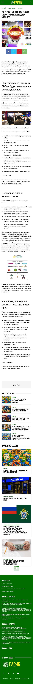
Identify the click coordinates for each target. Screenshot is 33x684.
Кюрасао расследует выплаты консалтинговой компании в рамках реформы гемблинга (21, 428)
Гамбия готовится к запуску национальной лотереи (20, 409)
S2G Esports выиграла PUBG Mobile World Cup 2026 (20, 419)
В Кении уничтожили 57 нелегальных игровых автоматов (19, 400)
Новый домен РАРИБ (7, 586)
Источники (12, 8)
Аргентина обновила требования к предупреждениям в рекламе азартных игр (21, 437)
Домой (4, 8)
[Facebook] (8, 51)
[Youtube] (18, 673)
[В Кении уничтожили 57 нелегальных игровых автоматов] (6, 399)
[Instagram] (8, 673)
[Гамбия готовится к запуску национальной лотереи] (6, 409)
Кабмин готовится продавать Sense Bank (15, 499)
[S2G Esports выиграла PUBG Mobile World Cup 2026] (6, 418)
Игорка (20, 8)
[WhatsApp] (24, 51)
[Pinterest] (19, 51)
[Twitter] (14, 51)
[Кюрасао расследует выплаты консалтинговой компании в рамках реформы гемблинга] (6, 427)
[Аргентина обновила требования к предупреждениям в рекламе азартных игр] (6, 436)
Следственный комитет (11, 525)
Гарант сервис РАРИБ (8, 591)
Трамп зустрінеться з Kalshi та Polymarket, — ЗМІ (15, 633)
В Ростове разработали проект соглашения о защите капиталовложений (13, 562)
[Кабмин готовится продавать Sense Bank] (16, 485)
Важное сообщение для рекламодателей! (13, 589)
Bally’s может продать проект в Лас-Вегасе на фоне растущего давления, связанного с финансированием (16, 605)
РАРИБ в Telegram (7, 583)
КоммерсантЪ (8, 559)
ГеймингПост (8, 496)
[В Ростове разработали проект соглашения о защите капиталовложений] (16, 548)
